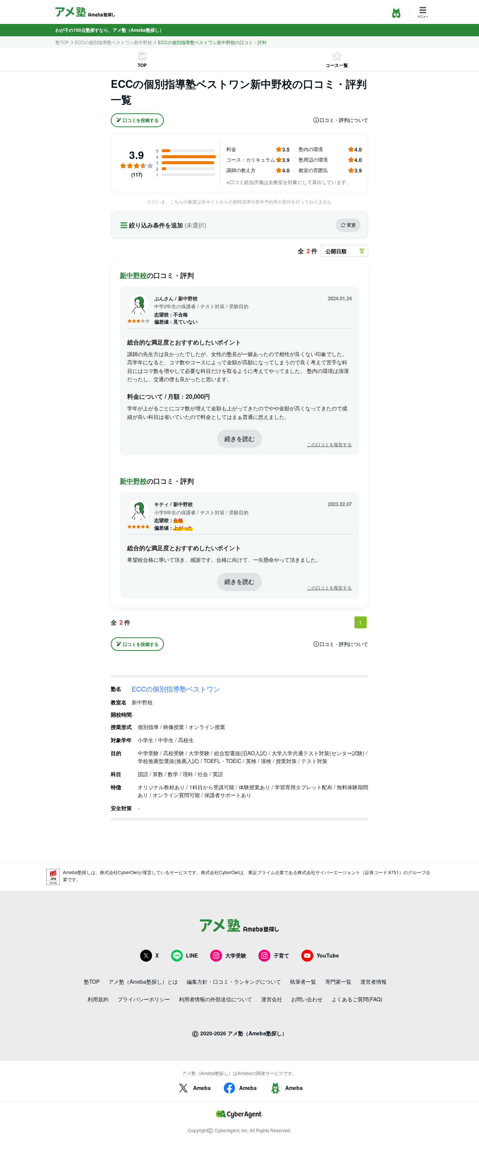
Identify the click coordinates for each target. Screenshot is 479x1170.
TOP (142, 65)
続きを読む (239, 438)
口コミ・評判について (344, 120)
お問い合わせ (307, 999)
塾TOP (62, 42)
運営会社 (271, 999)
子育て (281, 955)
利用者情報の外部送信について (215, 999)
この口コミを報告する (329, 444)
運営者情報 (373, 981)
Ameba (202, 1087)
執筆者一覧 (303, 981)
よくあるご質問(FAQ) (357, 999)
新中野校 (133, 275)
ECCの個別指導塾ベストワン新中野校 (113, 42)
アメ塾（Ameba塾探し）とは (143, 981)
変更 (351, 224)
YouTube (328, 955)
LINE (192, 955)
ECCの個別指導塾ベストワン (176, 688)
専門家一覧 (338, 981)
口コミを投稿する (141, 120)
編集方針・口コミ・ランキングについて (234, 981)
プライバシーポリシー (144, 999)
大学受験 (235, 955)
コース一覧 (337, 65)
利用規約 (98, 999)
